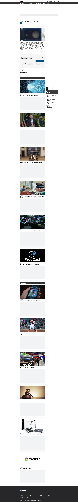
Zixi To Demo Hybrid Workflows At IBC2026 (52, 103)
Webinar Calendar (41, 15)
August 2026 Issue (27, 15)
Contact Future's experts (33, 493)
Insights (26, 3)
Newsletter (43, 25)
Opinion (24, 17)
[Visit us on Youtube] (51, 1)
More (48, 3)
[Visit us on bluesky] (53, 1)
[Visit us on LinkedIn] (50, 1)
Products (30, 3)
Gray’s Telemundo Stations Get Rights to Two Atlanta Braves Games (52, 99)
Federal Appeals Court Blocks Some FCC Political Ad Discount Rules (52, 106)
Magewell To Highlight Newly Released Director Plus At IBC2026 (51, 92)
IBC (33, 15)
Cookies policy (50, 493)
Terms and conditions (23, 493)
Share (22, 25)
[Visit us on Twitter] (49, 1)
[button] (57, 1)
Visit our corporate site (49, 487)
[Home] (20, 3)
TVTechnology (23, 75)
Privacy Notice (24, 63)
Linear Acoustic (22, 44)
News (23, 3)
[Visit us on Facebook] (47, 1)
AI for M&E (48, 15)
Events (34, 3)
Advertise (49, 495)
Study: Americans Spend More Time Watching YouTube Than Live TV (52, 96)
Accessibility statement (23, 495)
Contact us (40, 495)
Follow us (39, 25)
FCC (36, 15)
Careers (31, 495)
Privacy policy (41, 493)
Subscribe (44, 3)
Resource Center (38, 3)
